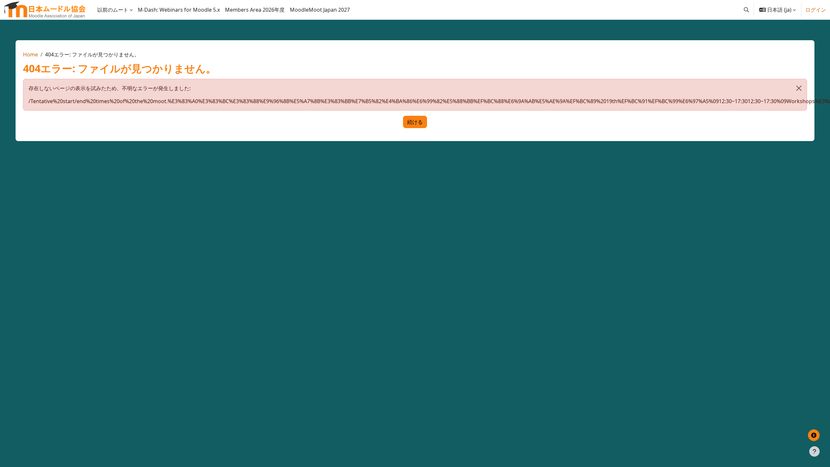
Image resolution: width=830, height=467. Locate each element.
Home (30, 54)
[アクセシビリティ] (814, 435)
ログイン (815, 9)
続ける (415, 122)
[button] (746, 9)
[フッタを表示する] (814, 451)
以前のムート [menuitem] (112, 9)
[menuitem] (178, 9)
